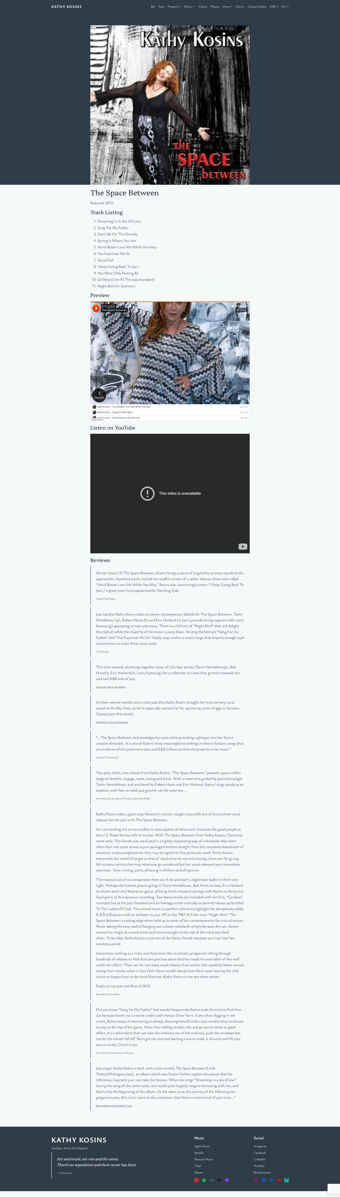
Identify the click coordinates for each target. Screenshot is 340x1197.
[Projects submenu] (180, 6)
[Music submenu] (194, 6)
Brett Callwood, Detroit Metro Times (114, 1105)
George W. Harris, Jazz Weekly (111, 686)
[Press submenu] (231, 6)
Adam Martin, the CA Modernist (112, 722)
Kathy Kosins (66, 6)
